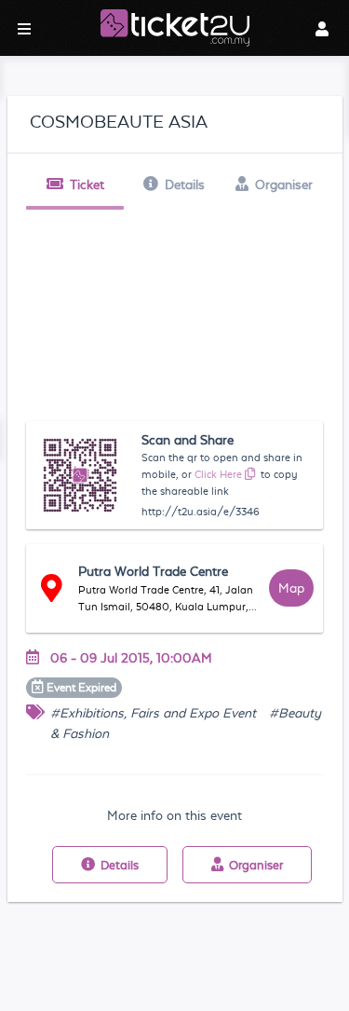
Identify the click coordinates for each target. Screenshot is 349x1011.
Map (291, 588)
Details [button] (185, 184)
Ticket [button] (87, 184)
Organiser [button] (284, 184)
